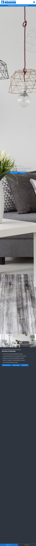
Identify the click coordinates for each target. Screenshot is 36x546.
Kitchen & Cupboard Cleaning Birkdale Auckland (14, 360)
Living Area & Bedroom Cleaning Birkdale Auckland (14, 356)
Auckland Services (6, 365)
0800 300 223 (23, 172)
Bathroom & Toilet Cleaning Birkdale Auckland (13, 358)
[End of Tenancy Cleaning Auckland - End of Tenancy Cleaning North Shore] (8, 3)
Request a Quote (13, 172)
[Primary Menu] (34, 2)
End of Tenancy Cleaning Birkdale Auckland (13, 354)
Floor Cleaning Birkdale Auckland (10, 362)
